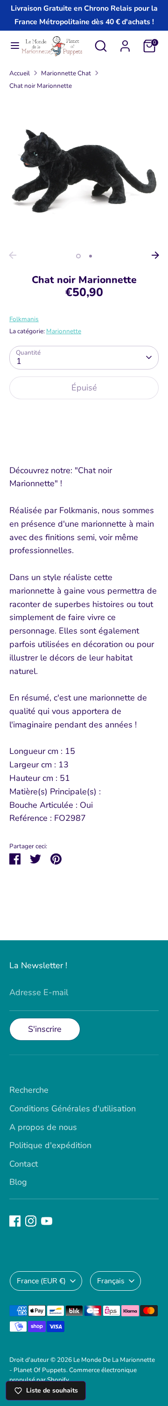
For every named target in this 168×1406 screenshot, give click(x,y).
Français (111, 1281)
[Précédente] (12, 255)
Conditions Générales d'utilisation (72, 1108)
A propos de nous (43, 1127)
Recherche (29, 1090)
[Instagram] (30, 1221)
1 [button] (78, 256)
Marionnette (63, 331)
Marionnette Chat (66, 73)
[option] (84, 172)
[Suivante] (155, 255)
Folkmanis (24, 319)
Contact (23, 1163)
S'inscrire (45, 1029)
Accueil (19, 73)
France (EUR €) (41, 1281)
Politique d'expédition (50, 1145)
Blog (18, 1182)
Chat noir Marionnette (40, 85)
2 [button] (90, 256)
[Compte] (125, 43)
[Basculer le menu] (11, 45)
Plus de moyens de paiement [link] (84, 441)
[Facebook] (15, 1221)
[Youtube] (46, 1221)
